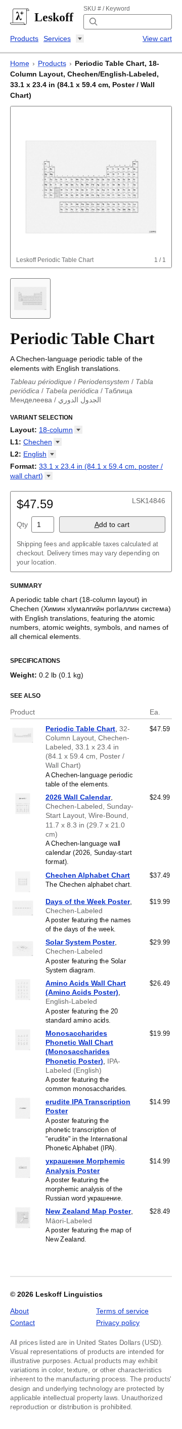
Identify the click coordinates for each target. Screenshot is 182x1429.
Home (19, 63)
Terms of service (122, 1311)
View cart (157, 38)
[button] (60, 430)
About (19, 1311)
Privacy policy (118, 1323)
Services (57, 38)
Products (24, 38)
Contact (22, 1323)
